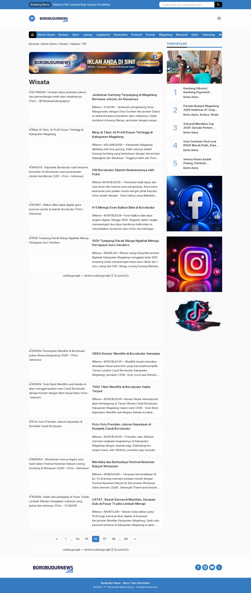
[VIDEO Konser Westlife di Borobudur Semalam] (59, 364)
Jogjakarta (103, 34)
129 (126, 539)
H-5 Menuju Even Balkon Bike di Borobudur (123, 207)
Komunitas (121, 34)
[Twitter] (219, 567)
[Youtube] (212, 567)
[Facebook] (198, 567)
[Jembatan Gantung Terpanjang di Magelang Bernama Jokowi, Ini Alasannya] (59, 107)
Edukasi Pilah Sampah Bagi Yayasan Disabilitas (81, 4)
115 (86, 539)
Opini (194, 34)
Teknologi (208, 34)
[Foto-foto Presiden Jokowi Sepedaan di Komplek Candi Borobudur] (59, 437)
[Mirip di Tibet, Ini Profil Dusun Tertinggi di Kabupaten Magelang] (59, 145)
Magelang (165, 34)
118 (113, 539)
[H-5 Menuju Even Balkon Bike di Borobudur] (59, 218)
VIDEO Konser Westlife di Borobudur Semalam (126, 353)
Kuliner (150, 34)
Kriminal (136, 34)
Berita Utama (46, 34)
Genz (75, 34)
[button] (218, 4)
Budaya (63, 34)
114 (77, 539)
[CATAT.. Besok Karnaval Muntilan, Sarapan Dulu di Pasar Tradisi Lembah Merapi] (59, 512)
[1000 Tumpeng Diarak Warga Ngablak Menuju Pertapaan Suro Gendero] (59, 253)
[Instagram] (205, 567)
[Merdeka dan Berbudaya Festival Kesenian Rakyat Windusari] (59, 474)
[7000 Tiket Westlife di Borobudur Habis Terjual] (59, 399)
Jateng (87, 34)
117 (104, 539)
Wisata (214, 115)
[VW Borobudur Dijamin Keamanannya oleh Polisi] (59, 182)
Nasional (182, 34)
